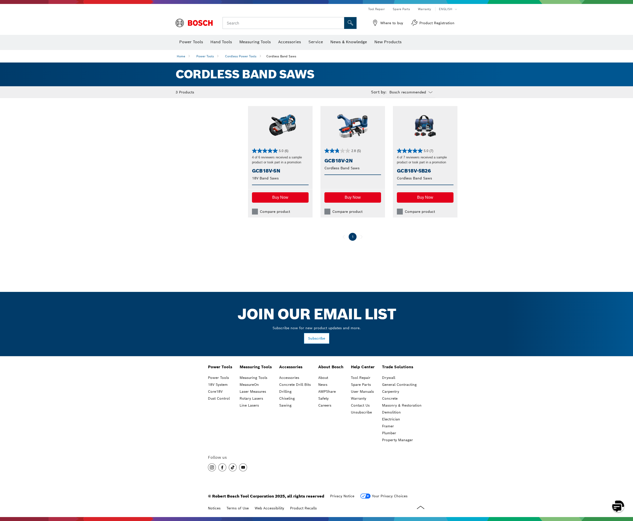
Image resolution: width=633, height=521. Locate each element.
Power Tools (205, 56)
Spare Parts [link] (361, 384)
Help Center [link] (363, 366)
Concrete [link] (390, 398)
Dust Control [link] (219, 398)
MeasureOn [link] (249, 384)
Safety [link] (323, 398)
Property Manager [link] (397, 440)
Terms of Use (237, 508)
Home (181, 56)
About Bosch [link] (330, 366)
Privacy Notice (342, 496)
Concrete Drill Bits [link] (295, 384)
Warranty (424, 9)
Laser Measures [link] (253, 391)
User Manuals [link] (362, 391)
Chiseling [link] (287, 398)
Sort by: (378, 92)
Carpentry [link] (390, 391)
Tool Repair (376, 9)
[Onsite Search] (350, 23)
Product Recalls (303, 508)
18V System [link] (218, 384)
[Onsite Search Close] (340, 23)
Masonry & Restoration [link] (402, 405)
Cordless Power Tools (240, 56)
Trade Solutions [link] (397, 366)
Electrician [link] (391, 419)
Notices (214, 508)
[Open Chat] (618, 506)
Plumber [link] (389, 433)
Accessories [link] (290, 366)
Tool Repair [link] (360, 377)
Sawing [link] (285, 405)
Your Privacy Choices (389, 496)
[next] (361, 237)
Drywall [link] (388, 377)
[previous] (344, 237)
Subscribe (316, 338)
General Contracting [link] (399, 384)
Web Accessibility (269, 508)
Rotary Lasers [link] (251, 398)
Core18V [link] (215, 391)
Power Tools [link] (220, 366)
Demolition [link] (391, 412)
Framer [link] (388, 426)
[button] (280, 197)
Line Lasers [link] (249, 405)
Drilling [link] (285, 391)
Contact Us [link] (360, 405)
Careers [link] (324, 405)
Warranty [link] (358, 398)
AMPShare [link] (327, 391)
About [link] (323, 377)
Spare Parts (401, 9)
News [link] (322, 384)
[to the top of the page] (625, 491)
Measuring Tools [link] (256, 366)
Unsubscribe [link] (361, 412)
